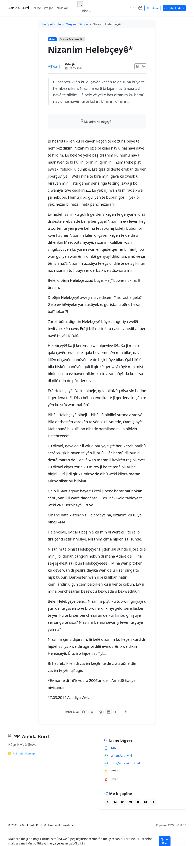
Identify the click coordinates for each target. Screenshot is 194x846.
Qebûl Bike (165, 841)
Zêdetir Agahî (178, 841)
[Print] (143, 66)
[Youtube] (138, 802)
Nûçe (37, 8)
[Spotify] (145, 802)
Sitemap (29, 753)
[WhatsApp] (100, 712)
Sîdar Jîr (70, 64)
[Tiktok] (153, 802)
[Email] (116, 712)
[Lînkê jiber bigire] (125, 712)
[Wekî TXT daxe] (137, 66)
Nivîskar (62, 8)
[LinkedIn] (108, 712)
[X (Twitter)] (91, 712)
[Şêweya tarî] (140, 8)
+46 (113, 748)
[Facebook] (83, 712)
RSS (15, 753)
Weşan (49, 8)
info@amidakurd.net (125, 763)
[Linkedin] (130, 802)
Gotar (52, 39)
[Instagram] (123, 802)
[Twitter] (108, 802)
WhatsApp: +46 (121, 756)
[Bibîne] (80, 4)
